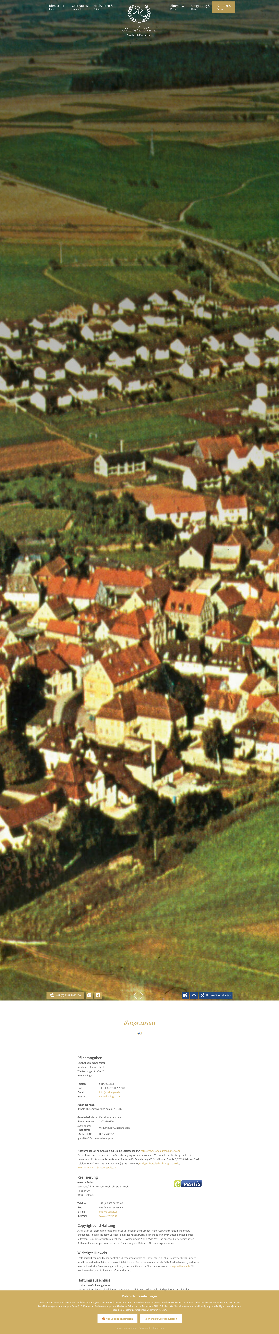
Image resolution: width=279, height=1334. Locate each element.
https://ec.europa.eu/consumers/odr (160, 1150)
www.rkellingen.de (109, 1096)
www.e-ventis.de (108, 1215)
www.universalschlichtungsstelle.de (96, 1167)
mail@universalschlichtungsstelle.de (159, 1163)
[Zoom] (139, 500)
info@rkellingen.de (109, 1092)
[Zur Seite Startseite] (139, 21)
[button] (140, 995)
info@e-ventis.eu (108, 1211)
